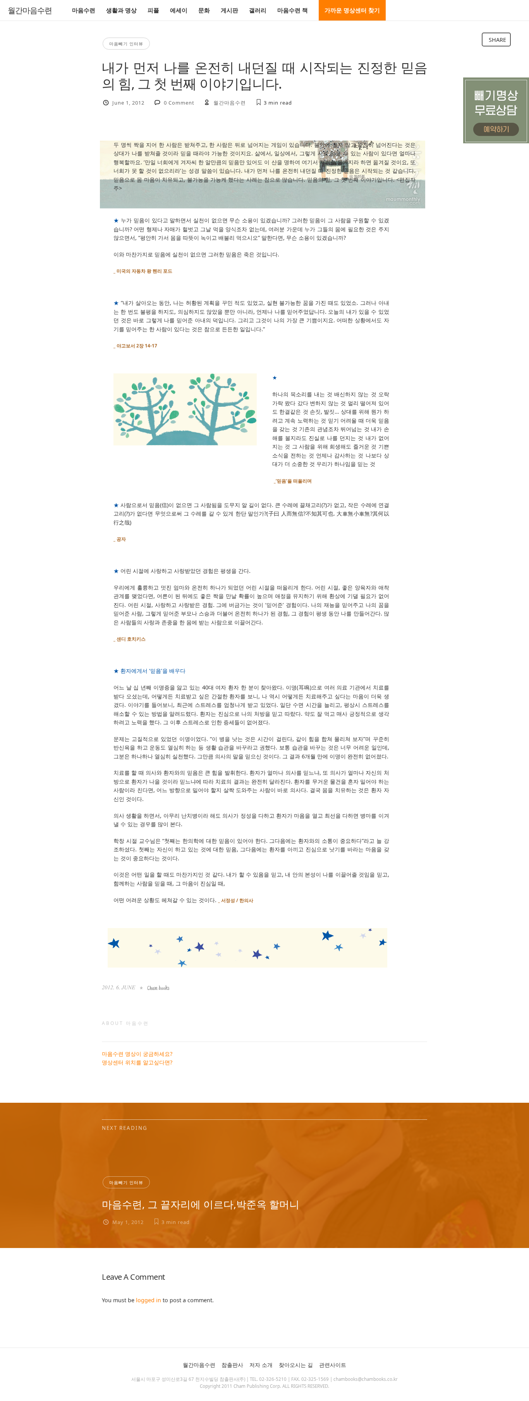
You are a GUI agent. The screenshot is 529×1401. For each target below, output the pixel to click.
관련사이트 (332, 1364)
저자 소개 (261, 1364)
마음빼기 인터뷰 (126, 43)
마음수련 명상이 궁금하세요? (137, 1053)
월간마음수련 (30, 10)
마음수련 (83, 10)
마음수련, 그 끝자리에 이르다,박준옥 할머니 (200, 1204)
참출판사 (232, 1364)
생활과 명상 (121, 10)
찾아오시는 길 (296, 1364)
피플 (153, 10)
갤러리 (257, 10)
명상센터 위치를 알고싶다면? (137, 1062)
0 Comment (179, 102)
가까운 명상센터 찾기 (352, 10)
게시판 (229, 10)
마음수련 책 (292, 10)
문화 (204, 10)
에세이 (178, 10)
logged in (148, 1300)
